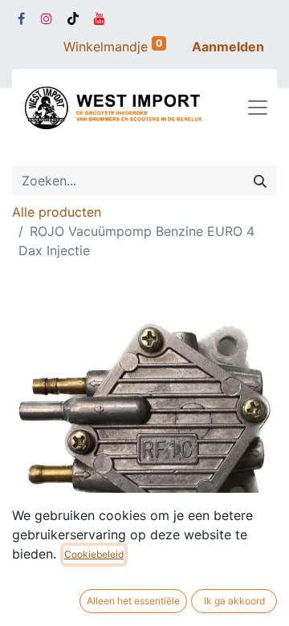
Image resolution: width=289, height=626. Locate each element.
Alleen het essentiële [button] (133, 601)
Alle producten (56, 212)
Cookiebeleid (94, 554)
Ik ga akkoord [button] (234, 601)
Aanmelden (228, 47)
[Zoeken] (260, 180)
